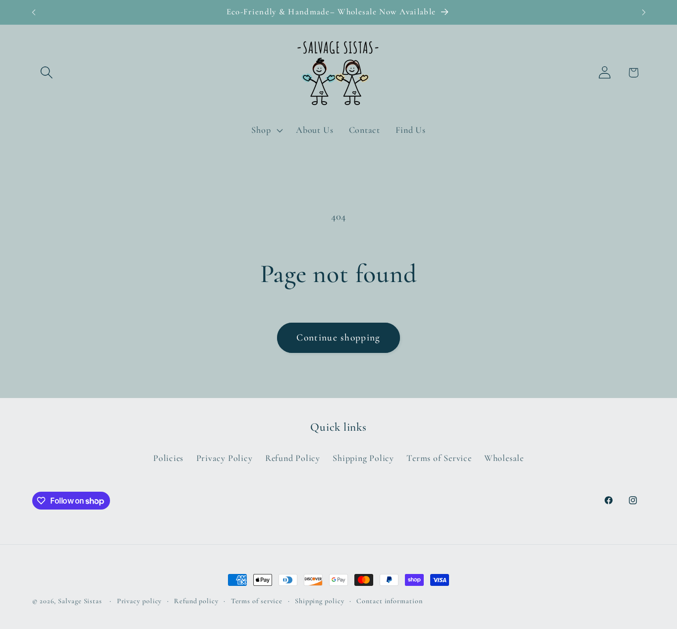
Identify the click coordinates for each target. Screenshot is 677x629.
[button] (46, 72)
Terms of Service (438, 458)
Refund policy (196, 601)
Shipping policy (319, 601)
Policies (168, 458)
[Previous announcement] (34, 12)
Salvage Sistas (80, 601)
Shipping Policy (363, 458)
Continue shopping (338, 337)
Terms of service (257, 601)
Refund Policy (292, 458)
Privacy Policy (224, 458)
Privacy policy (139, 601)
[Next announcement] (644, 12)
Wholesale (504, 458)
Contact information (389, 601)
